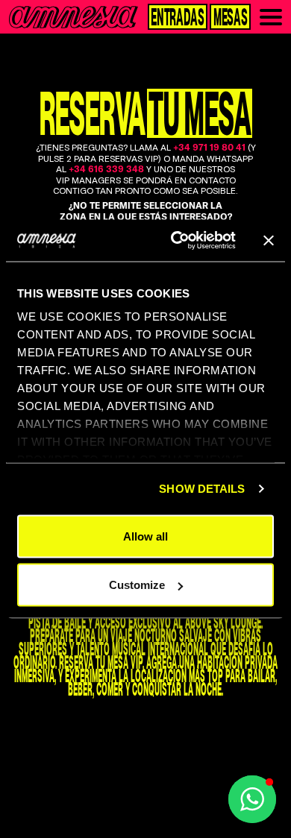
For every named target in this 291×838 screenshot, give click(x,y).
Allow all (145, 535)
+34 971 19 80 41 (209, 148)
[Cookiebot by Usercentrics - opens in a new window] (176, 241)
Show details (202, 488)
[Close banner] (268, 240)
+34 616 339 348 (106, 169)
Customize (137, 585)
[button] (252, 799)
